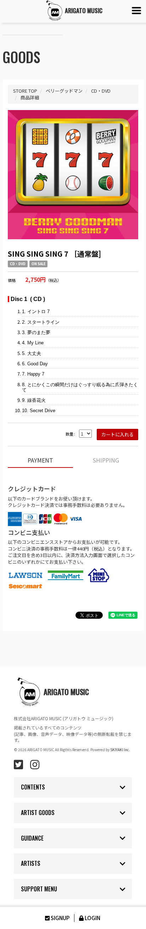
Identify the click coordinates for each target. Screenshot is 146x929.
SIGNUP (60, 918)
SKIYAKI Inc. (120, 749)
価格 (12, 280)
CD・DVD (18, 263)
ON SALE (39, 263)
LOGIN (92, 918)
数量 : (70, 434)
